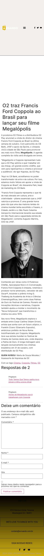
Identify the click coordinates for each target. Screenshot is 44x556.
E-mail (5, 463)
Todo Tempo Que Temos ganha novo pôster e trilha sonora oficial (24, 380)
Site (3, 472)
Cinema (17, 363)
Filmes (34, 363)
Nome (4, 453)
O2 (39, 363)
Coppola (26, 363)
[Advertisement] (22, 78)
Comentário (7, 422)
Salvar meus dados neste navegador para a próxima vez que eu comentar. (21, 485)
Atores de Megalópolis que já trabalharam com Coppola (21, 396)
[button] (24, 28)
